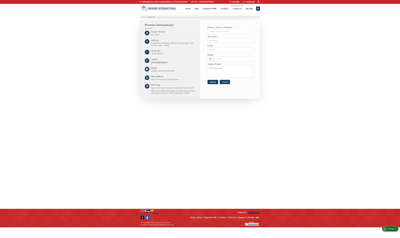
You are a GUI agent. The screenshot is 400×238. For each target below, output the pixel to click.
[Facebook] (147, 217)
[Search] (258, 2)
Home (188, 9)
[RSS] (257, 217)
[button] (159, 62)
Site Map (249, 9)
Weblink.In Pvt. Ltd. (167, 225)
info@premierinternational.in (162, 71)
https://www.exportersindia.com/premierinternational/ (172, 88)
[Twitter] (142, 217)
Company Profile (210, 9)
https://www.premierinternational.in (165, 79)
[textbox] (230, 31)
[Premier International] (158, 8)
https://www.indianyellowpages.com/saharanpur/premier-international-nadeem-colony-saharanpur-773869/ (173, 92)
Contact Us (237, 9)
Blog (196, 9)
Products (224, 9)
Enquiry (242, 217)
